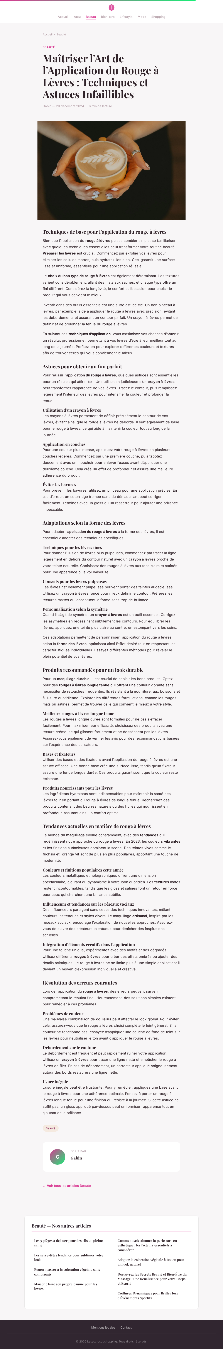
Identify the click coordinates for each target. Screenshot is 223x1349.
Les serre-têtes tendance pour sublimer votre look (68, 1257)
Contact (126, 1327)
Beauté (91, 16)
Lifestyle (126, 16)
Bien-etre (108, 16)
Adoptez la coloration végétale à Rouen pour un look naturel (151, 1262)
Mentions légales (103, 1327)
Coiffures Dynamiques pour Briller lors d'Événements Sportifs (148, 1295)
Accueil (63, 16)
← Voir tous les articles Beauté (67, 1186)
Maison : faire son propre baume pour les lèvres (65, 1286)
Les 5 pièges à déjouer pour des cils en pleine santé (68, 1242)
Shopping (158, 16)
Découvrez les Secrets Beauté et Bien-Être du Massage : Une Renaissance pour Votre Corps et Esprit (152, 1279)
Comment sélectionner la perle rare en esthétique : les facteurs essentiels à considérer (147, 1245)
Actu (77, 16)
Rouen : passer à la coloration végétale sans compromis (67, 1271)
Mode (142, 16)
